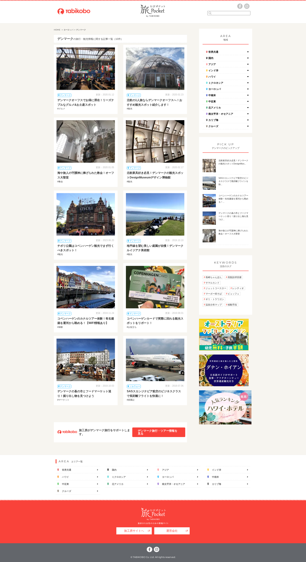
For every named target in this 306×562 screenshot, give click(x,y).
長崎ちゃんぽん (214, 277)
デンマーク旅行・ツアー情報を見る (157, 432)
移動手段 (232, 304)
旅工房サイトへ (134, 530)
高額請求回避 (235, 277)
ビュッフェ (233, 293)
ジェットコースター (216, 288)
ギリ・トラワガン (215, 299)
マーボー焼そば (214, 293)
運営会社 (172, 530)
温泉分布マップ (214, 304)
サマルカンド (212, 282)
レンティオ (238, 288)
